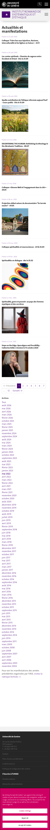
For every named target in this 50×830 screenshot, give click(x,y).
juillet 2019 (7, 517)
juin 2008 (6, 650)
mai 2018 (6, 535)
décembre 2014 (9, 625)
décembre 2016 (9, 573)
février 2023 (7, 467)
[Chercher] (40, 4)
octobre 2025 (8, 420)
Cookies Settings (25, 811)
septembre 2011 (9, 641)
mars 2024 (7, 445)
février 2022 (7, 483)
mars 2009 (7, 644)
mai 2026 (6, 408)
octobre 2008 (8, 647)
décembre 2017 (9, 548)
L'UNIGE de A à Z (8, 764)
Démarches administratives (12, 784)
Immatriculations (8, 779)
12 (9, 390)
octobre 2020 (8, 498)
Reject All (25, 818)
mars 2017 (6, 566)
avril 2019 (6, 523)
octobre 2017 (8, 554)
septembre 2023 (9, 458)
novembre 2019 (9, 507)
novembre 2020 (9, 495)
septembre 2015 (9, 610)
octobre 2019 (8, 510)
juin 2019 (6, 520)
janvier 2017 (7, 569)
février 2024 (7, 448)
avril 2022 (6, 476)
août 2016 (6, 585)
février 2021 (7, 492)
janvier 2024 (7, 452)
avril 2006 (6, 659)
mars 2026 (7, 414)
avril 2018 (6, 538)
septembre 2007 (9, 653)
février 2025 (7, 427)
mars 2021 (6, 489)
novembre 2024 (9, 433)
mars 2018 (7, 541)
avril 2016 (6, 591)
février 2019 (7, 526)
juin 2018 (6, 532)
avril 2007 (6, 656)
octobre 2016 (8, 579)
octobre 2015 (8, 607)
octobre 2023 (8, 455)
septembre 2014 (9, 635)
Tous (4, 402)
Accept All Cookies (25, 825)
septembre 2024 (9, 436)
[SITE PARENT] (6, 14)
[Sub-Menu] (46, 14)
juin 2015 (6, 613)
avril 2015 (6, 619)
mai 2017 (6, 560)
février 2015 (7, 622)
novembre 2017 (9, 551)
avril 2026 (6, 411)
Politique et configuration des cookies (16, 769)
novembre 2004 (9, 666)
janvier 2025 (7, 430)
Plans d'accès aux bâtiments (12, 759)
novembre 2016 (9, 576)
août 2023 (6, 461)
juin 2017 (6, 557)
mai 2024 (6, 442)
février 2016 (7, 597)
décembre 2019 (9, 504)
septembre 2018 (9, 529)
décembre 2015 (9, 600)
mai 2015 (6, 616)
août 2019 (6, 514)
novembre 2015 (9, 604)
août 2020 (6, 501)
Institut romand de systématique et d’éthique (26, 14)
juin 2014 (6, 638)
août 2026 (6, 405)
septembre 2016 (9, 582)
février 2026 (7, 417)
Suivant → (17, 390)
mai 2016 (6, 588)
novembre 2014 (9, 628)
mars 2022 (7, 479)
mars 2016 (7, 594)
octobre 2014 (8, 632)
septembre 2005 (9, 663)
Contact (5, 754)
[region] (25, 809)
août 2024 (6, 439)
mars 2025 (6, 423)
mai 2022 (6, 473)
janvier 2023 (7, 470)
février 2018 (7, 545)
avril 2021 (6, 486)
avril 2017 (6, 563)
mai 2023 (6, 464)
